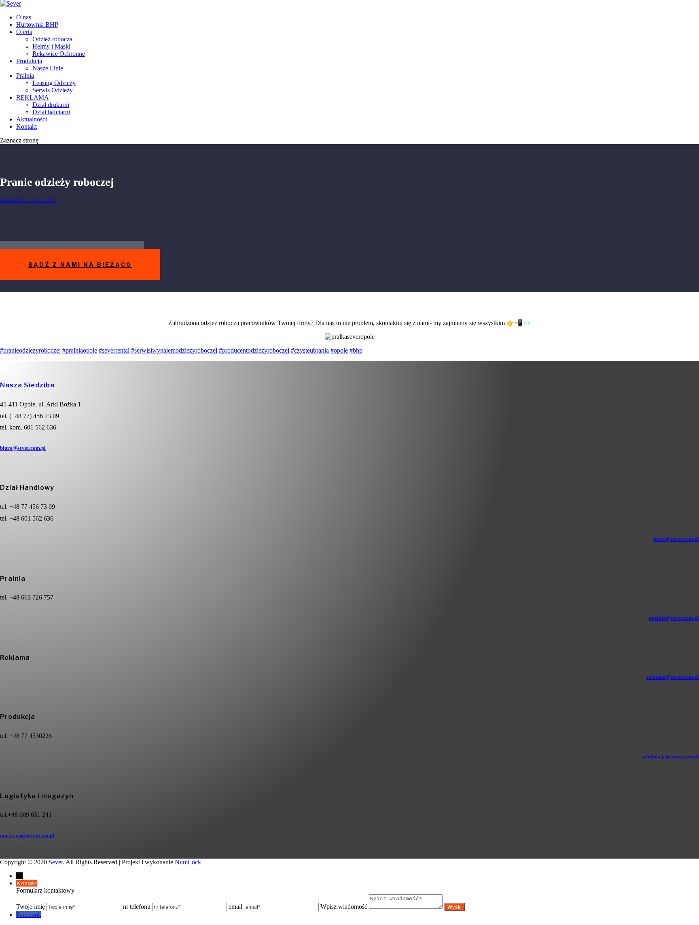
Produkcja (29, 60)
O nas (23, 17)
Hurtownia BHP (37, 24)
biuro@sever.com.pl (23, 448)
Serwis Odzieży (52, 90)
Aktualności (31, 119)
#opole (339, 350)
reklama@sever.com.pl (672, 677)
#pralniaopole (79, 350)
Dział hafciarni (51, 111)
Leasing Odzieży (54, 82)
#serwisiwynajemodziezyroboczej (174, 350)
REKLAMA (32, 97)
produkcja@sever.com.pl (670, 756)
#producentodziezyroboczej (254, 350)
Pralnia (25, 75)
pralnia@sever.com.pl (674, 618)
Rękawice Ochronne (58, 53)
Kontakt (26, 126)
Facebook (28, 914)
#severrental (114, 350)
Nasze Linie (47, 68)
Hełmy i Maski (51, 46)
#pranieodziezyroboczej (30, 350)
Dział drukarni (50, 104)
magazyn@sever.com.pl (27, 835)
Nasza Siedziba (27, 385)
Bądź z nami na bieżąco (80, 264)
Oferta (24, 31)
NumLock (188, 862)
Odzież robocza (52, 39)
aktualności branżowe (27, 199)
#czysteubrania (310, 350)
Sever (56, 862)
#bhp (356, 350)
